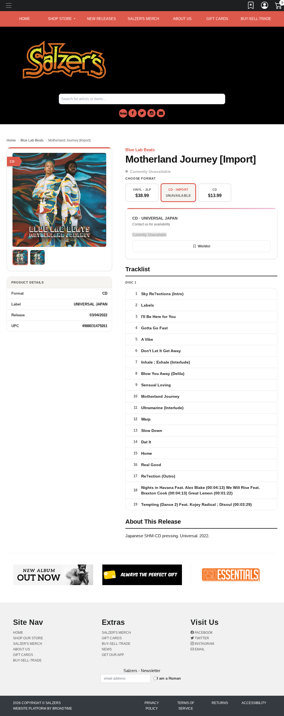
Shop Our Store (28, 638)
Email (199, 649)
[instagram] (151, 113)
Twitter (201, 638)
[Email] (161, 113)
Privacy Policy (151, 705)
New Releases (101, 19)
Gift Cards (217, 19)
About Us (182, 19)
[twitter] (142, 113)
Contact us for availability (151, 224)
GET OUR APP (113, 655)
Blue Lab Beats (32, 140)
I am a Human (169, 678)
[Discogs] (123, 113)
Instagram (204, 644)
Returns (220, 703)
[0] (278, 6)
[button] (62, 19)
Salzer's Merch (143, 19)
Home (11, 140)
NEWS (107, 649)
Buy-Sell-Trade (256, 19)
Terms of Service (185, 705)
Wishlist (204, 246)
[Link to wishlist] (251, 6)
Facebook (203, 633)
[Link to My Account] (265, 6)
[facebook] (132, 113)
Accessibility (254, 703)
